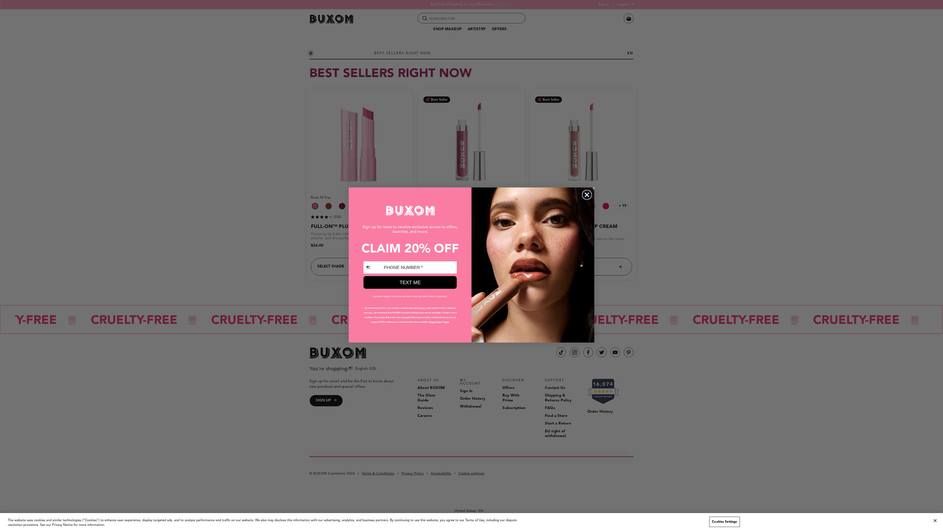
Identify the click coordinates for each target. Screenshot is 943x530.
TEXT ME (410, 282)
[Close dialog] (586, 194)
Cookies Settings (724, 521)
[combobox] (372, 267)
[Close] (935, 520)
